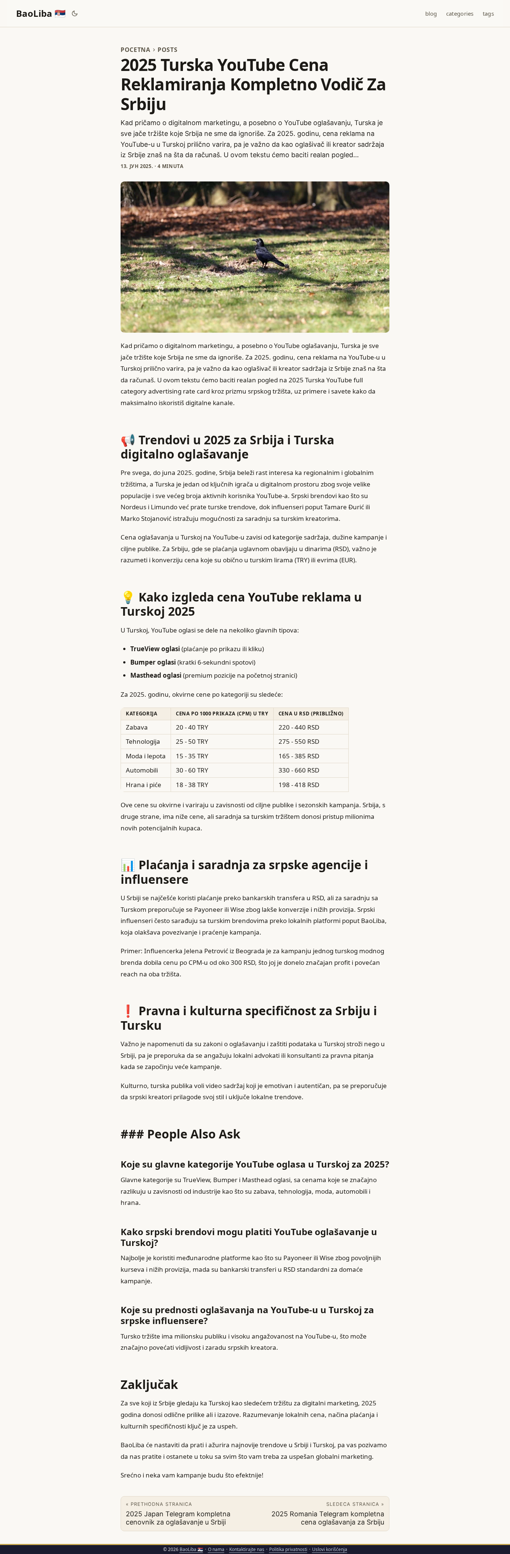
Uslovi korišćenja (329, 1549)
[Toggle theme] (75, 13)
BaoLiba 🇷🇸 (41, 13)
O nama (216, 1549)
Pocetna (135, 50)
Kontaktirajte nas (246, 1549)
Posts (167, 50)
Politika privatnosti (288, 1549)
